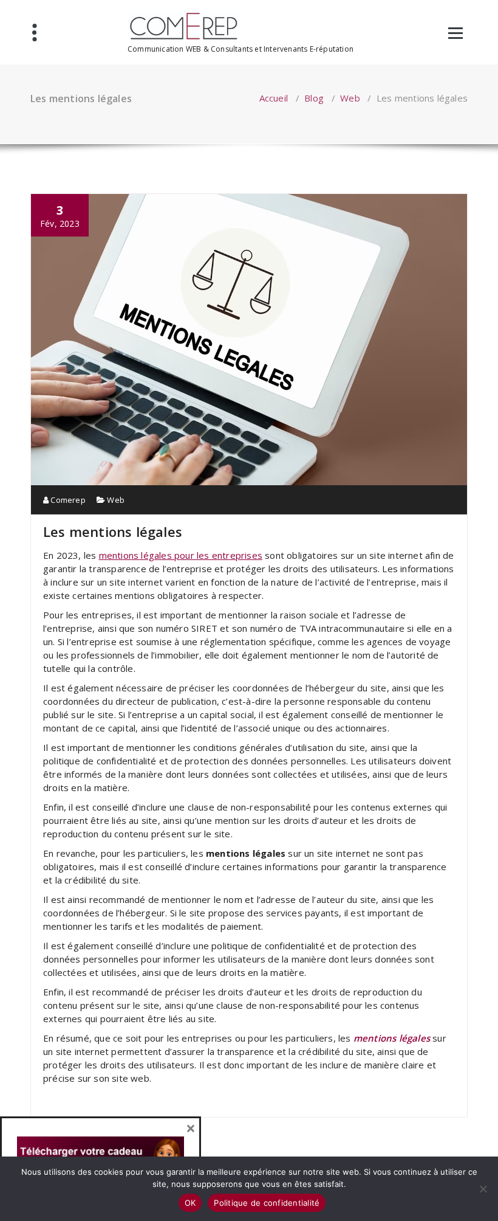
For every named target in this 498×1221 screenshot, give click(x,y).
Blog (314, 98)
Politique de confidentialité (266, 1203)
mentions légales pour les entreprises (180, 555)
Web (350, 98)
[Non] (483, 1189)
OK (190, 1203)
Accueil (273, 98)
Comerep (67, 499)
